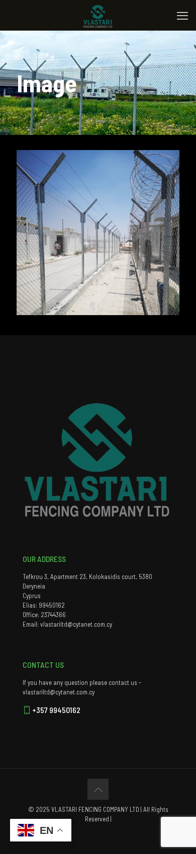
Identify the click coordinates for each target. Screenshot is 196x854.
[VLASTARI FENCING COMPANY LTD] (98, 15)
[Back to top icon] (98, 789)
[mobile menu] (182, 15)
